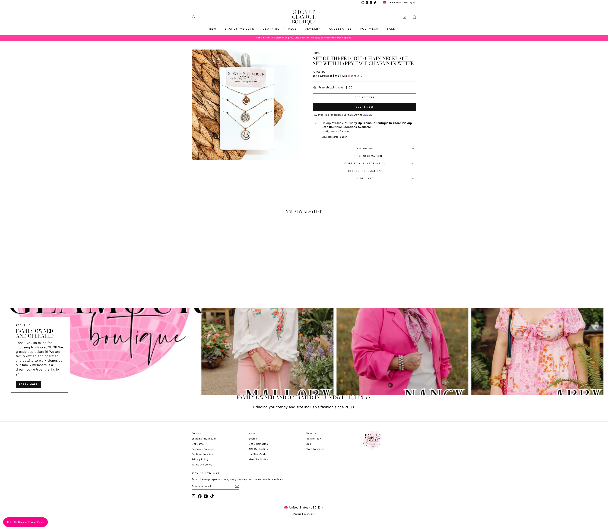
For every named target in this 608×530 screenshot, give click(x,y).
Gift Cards (198, 443)
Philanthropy (313, 438)
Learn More (28, 384)
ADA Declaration (258, 449)
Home (316, 52)
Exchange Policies (202, 449)
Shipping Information (204, 438)
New (213, 28)
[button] (364, 75)
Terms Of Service (202, 464)
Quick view (218, 271)
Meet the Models (259, 459)
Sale (392, 28)
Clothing (272, 28)
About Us (311, 433)
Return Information (364, 171)
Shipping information (364, 156)
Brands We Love (240, 28)
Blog (308, 443)
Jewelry (313, 28)
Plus (293, 28)
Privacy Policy (200, 459)
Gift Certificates (258, 443)
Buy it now (365, 107)
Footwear (370, 28)
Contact (196, 433)
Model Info (365, 178)
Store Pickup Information (364, 163)
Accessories (341, 28)
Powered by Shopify (304, 514)
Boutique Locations (203, 454)
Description (365, 148)
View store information (334, 136)
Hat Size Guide (257, 454)
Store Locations (315, 449)
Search (253, 438)
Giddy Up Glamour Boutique (304, 17)
